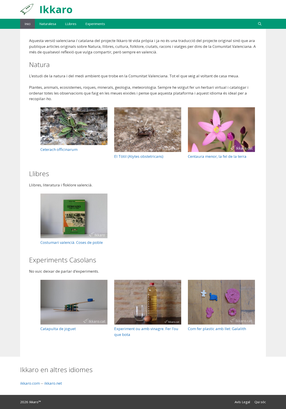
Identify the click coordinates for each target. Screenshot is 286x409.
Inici (27, 23)
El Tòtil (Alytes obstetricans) (138, 156)
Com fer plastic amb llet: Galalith (217, 328)
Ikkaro (56, 9)
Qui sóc (260, 402)
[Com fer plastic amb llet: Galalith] (221, 303)
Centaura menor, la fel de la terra (217, 156)
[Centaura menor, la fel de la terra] (221, 130)
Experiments (95, 23)
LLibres (70, 23)
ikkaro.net (53, 383)
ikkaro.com (30, 383)
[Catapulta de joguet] (73, 303)
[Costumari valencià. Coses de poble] (73, 217)
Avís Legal (242, 402)
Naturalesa (47, 23)
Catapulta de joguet (58, 328)
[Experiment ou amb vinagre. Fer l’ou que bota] (147, 303)
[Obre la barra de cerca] (260, 24)
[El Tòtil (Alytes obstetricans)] (147, 130)
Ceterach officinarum (59, 149)
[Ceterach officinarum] (73, 127)
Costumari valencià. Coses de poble (71, 242)
